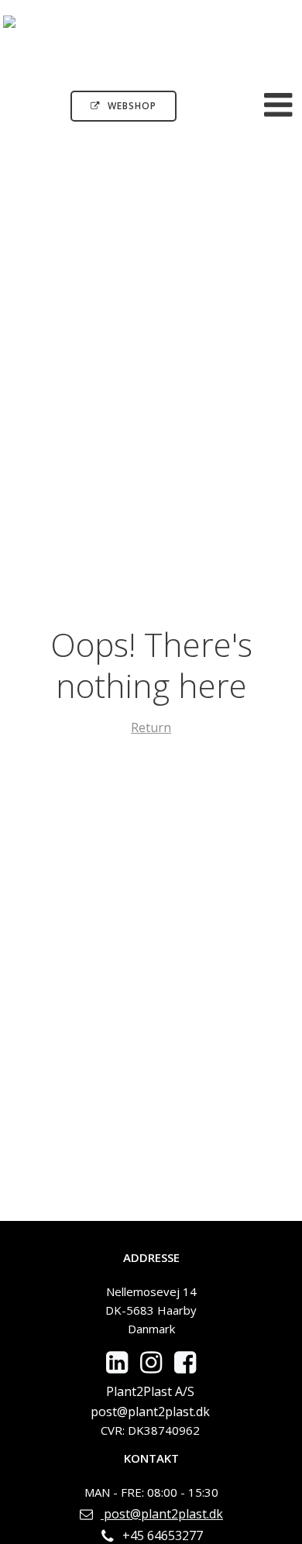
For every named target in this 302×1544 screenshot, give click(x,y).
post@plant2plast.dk (150, 1411)
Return (151, 727)
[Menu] (278, 105)
